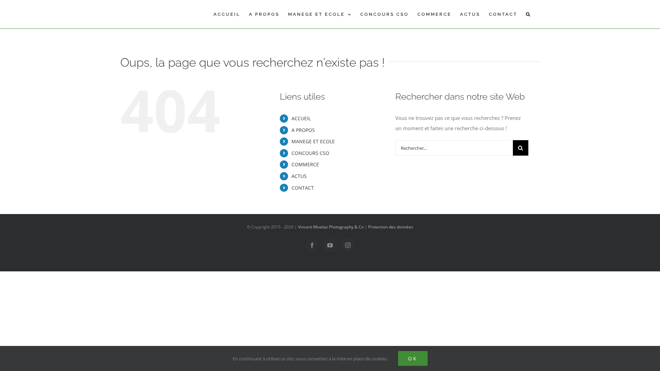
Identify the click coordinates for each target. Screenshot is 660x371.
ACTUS (299, 176)
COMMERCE (305, 164)
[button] (528, 14)
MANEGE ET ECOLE (313, 141)
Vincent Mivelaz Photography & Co (331, 227)
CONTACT (303, 187)
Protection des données (390, 227)
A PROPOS (303, 130)
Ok (413, 358)
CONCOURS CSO (310, 153)
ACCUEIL (301, 118)
